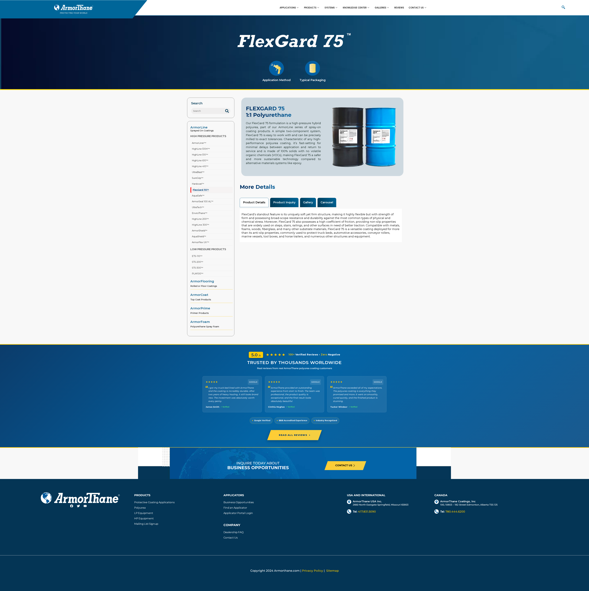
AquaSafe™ (198, 195)
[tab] (254, 202)
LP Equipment (143, 513)
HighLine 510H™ (201, 148)
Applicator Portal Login (238, 513)
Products (310, 7)
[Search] (227, 111)
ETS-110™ (197, 256)
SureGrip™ (197, 178)
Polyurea (140, 507)
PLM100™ (197, 273)
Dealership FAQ (233, 532)
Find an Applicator (235, 507)
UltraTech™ (198, 207)
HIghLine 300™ (200, 224)
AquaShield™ (199, 236)
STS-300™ (197, 267)
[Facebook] (73, 507)
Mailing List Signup (146, 523)
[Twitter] (80, 507)
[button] (563, 8)
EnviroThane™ (199, 213)
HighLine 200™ (200, 219)
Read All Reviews (294, 435)
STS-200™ (197, 262)
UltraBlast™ (198, 172)
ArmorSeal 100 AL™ (202, 201)
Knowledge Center (355, 7)
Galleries (380, 7)
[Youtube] (87, 507)
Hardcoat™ (198, 183)
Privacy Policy (312, 570)
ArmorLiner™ (199, 143)
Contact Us (416, 7)
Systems (330, 7)
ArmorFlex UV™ (200, 242)
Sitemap (332, 570)
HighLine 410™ (200, 166)
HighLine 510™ (200, 154)
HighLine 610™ (200, 160)
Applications (288, 7)
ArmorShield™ (199, 230)
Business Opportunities (238, 502)
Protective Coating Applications (154, 502)
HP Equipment (144, 518)
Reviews (399, 7)
